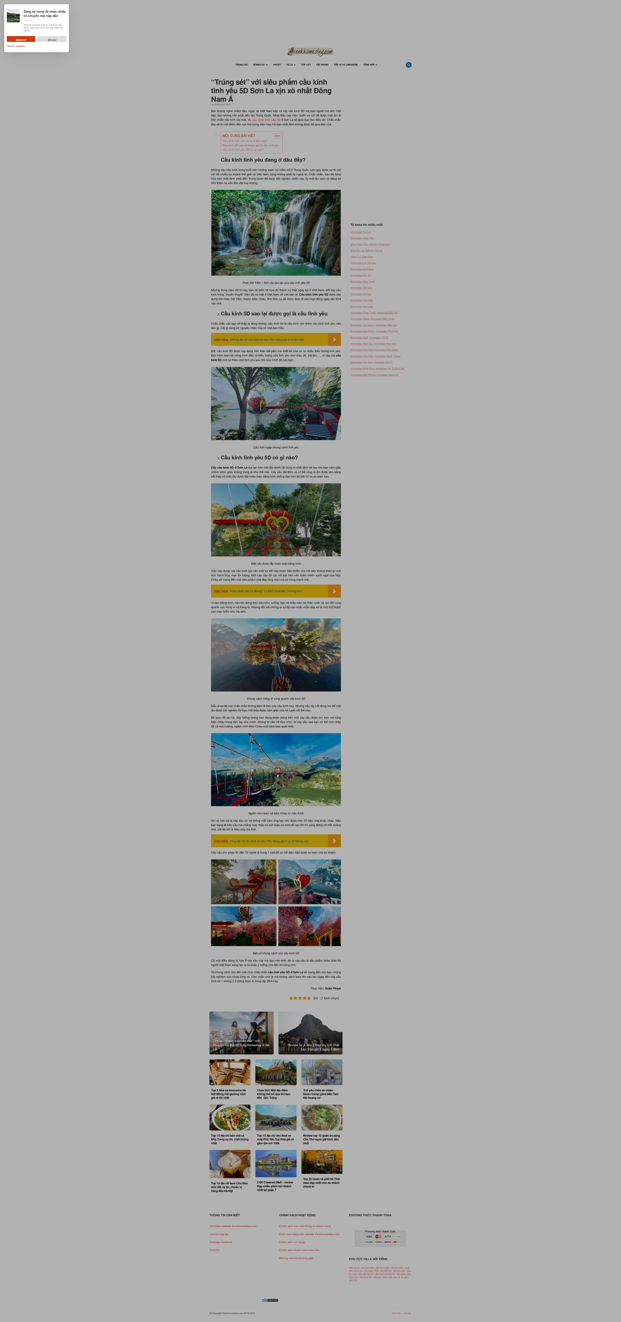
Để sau (52, 40)
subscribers (20, 46)
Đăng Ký (21, 40)
